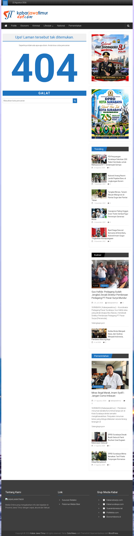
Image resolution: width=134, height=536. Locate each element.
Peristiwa (104, 286)
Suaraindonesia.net (114, 508)
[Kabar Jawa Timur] (6, 25)
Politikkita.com (113, 513)
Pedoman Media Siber (71, 504)
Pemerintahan (75, 25)
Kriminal (36, 25)
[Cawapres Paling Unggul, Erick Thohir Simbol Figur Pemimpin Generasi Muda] (99, 213)
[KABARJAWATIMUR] (14, 499)
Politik (14, 25)
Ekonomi (25, 25)
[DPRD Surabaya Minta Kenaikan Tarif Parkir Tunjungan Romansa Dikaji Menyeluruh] (99, 456)
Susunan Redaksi (69, 500)
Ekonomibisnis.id (114, 517)
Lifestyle (47, 25)
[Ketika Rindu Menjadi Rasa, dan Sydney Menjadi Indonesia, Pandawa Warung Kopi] (99, 333)
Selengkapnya (98, 323)
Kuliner (95, 286)
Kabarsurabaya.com (115, 504)
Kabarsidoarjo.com (115, 500)
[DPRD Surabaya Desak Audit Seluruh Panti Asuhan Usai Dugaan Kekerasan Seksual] (99, 437)
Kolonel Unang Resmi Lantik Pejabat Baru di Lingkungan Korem (117, 178)
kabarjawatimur (112, 303)
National (61, 25)
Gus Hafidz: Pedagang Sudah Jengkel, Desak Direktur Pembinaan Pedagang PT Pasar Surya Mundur (110, 294)
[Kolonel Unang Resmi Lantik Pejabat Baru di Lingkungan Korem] (99, 178)
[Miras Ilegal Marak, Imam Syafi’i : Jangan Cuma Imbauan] (110, 375)
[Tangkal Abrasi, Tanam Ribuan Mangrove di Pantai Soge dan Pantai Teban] (99, 194)
